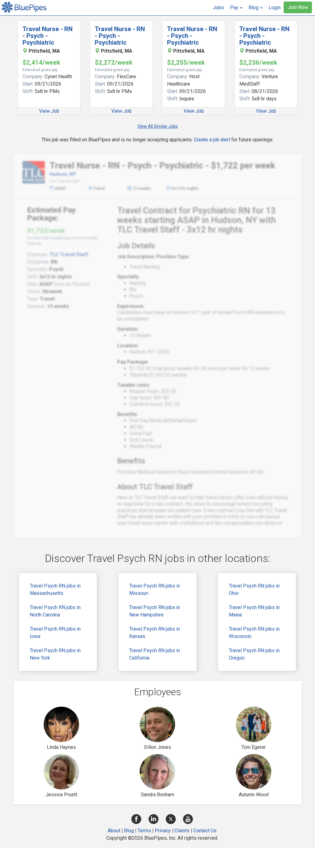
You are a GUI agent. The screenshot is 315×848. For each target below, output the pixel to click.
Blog (129, 831)
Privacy (163, 831)
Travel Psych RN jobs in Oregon (254, 654)
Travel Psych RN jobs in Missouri (154, 589)
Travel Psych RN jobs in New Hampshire (154, 611)
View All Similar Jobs (158, 126)
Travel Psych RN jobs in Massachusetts (55, 589)
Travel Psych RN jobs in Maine (254, 611)
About (114, 831)
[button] (236, 7)
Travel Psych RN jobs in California (154, 654)
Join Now (298, 7)
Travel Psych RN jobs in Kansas (154, 632)
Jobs (218, 7)
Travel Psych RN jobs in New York (55, 654)
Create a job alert (212, 140)
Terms (144, 831)
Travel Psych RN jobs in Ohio (254, 589)
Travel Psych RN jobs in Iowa (55, 632)
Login (275, 7)
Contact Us (205, 831)
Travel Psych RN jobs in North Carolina (55, 611)
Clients (181, 831)
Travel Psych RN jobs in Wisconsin (254, 632)
